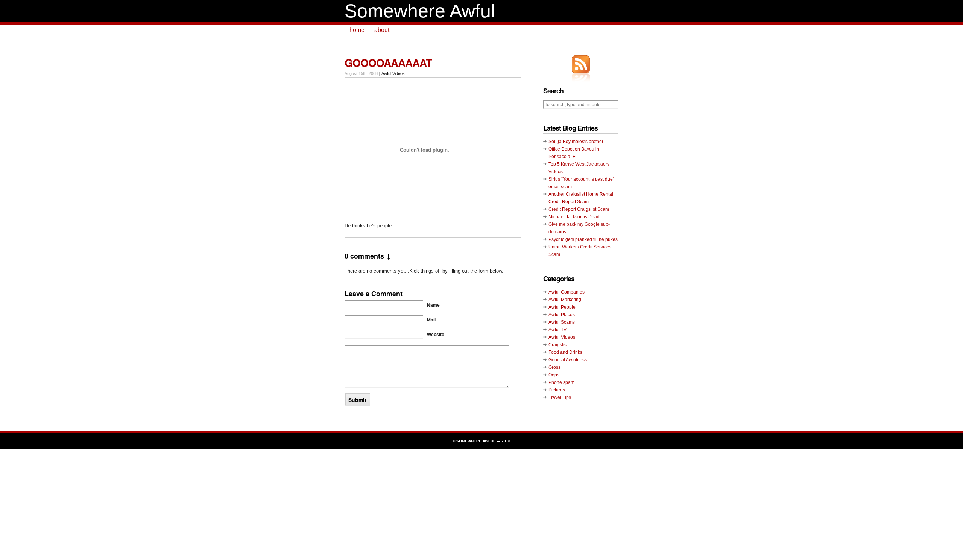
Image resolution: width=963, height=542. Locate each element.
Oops (553, 375)
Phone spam (561, 382)
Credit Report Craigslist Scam (578, 209)
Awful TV (557, 329)
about (381, 30)
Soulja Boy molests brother (575, 141)
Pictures (556, 390)
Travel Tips (559, 397)
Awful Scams (561, 322)
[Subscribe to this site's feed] (581, 64)
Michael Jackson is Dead (574, 216)
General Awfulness (567, 359)
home (357, 30)
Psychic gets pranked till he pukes (583, 239)
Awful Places (561, 314)
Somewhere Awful (420, 10)
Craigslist (558, 344)
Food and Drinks (565, 352)
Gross (554, 367)
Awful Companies (566, 292)
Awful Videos (393, 73)
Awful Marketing (564, 299)
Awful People (562, 307)
